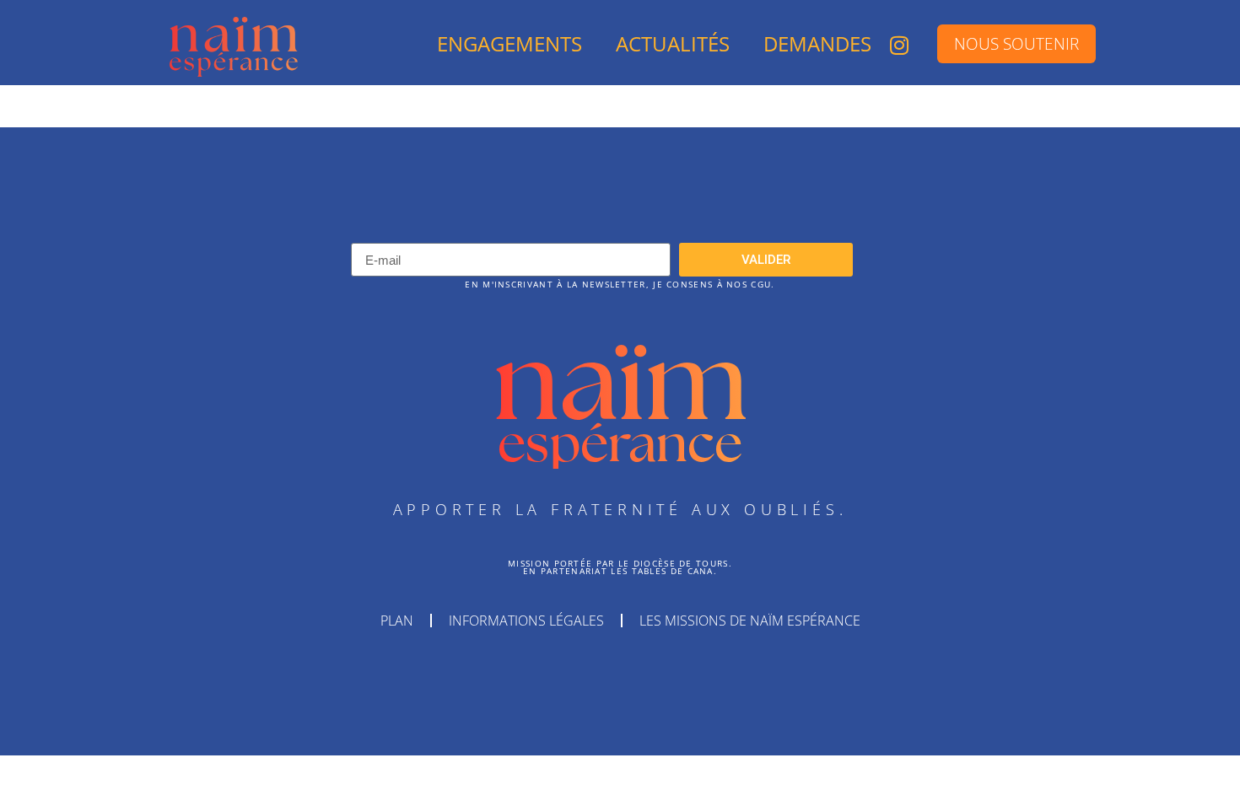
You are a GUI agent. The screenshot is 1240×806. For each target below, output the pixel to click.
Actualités (673, 43)
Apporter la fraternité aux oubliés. (620, 509)
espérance (620, 442)
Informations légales (526, 620)
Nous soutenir (1016, 43)
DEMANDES (817, 43)
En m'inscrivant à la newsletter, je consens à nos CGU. (619, 284)
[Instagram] (899, 45)
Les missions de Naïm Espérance (749, 620)
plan (396, 620)
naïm (620, 378)
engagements (509, 43)
